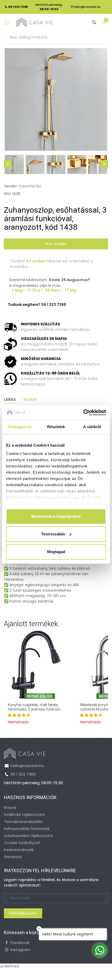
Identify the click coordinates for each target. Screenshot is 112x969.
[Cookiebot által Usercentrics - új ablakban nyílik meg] (83, 412)
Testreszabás (53, 534)
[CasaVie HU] (34, 22)
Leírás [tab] (10, 399)
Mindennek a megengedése (56, 516)
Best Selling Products (28, 37)
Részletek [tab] (56, 427)
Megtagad (56, 551)
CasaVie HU (30, 186)
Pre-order (55, 243)
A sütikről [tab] (92, 427)
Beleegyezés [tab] (20, 427)
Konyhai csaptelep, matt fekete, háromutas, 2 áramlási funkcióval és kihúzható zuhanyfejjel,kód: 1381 (35, 711)
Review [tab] (30, 399)
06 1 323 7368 (23, 774)
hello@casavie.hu (87, 7)
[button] (19, 715)
